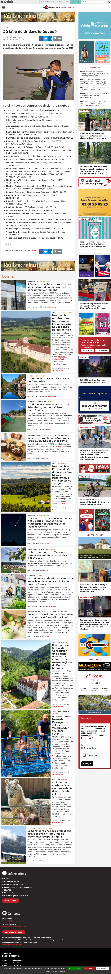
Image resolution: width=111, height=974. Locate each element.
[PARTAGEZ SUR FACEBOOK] (41, 38)
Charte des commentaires (13, 884)
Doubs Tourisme (58, 503)
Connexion (102, 350)
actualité (42, 402)
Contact (7, 879)
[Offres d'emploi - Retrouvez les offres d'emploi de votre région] (94, 186)
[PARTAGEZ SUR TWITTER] (45, 38)
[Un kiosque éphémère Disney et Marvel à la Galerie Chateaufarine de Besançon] (94, 290)
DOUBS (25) (56, 464)
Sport (42, 376)
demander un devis (13, 932)
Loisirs (6, 27)
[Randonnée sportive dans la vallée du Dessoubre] (13, 382)
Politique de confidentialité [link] (55, 972)
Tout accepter (74, 968)
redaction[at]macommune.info (13, 921)
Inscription (87, 350)
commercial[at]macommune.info (14, 926)
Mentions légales (10, 893)
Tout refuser (89, 968)
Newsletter (10, 901)
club (5, 244)
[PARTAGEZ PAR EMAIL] (55, 38)
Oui (85, 742)
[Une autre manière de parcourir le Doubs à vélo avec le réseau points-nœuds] (94, 486)
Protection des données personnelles (18, 887)
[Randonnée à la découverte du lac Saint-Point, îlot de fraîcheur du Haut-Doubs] (13, 408)
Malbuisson (32, 402)
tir (10, 244)
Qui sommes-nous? (11, 881)
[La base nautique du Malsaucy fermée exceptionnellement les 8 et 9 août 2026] (13, 555)
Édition (59, 7)
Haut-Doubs (32, 828)
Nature (46, 281)
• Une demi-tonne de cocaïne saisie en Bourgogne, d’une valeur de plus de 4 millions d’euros (94, 103)
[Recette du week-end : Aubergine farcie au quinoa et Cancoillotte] (13, 441)
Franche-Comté (33, 435)
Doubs (54, 313)
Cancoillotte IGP (55, 446)
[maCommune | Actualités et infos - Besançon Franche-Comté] (49, 7)
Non (85, 745)
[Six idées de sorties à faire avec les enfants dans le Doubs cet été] (26, 787)
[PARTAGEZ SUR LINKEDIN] (50, 38)
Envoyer (87, 763)
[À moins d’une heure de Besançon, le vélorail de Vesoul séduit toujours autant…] (26, 719)
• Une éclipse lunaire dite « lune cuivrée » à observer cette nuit (94, 88)
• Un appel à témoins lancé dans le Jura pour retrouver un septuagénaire (94, 95)
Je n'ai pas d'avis (90, 748)
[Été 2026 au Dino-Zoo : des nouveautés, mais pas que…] (94, 367)
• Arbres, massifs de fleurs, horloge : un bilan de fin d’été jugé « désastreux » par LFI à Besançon (93, 82)
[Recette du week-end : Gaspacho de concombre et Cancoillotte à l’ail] (13, 618)
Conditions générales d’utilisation (17, 896)
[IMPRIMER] (59, 38)
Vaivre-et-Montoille (60, 712)
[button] (105, 2)
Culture (61, 313)
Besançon (31, 281)
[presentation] (80, 547)
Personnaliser (102, 968)
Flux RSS (7, 890)
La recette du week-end (57, 435)
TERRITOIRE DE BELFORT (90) (37, 549)
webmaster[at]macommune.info (13, 944)
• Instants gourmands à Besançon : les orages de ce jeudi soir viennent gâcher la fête (94, 74)
